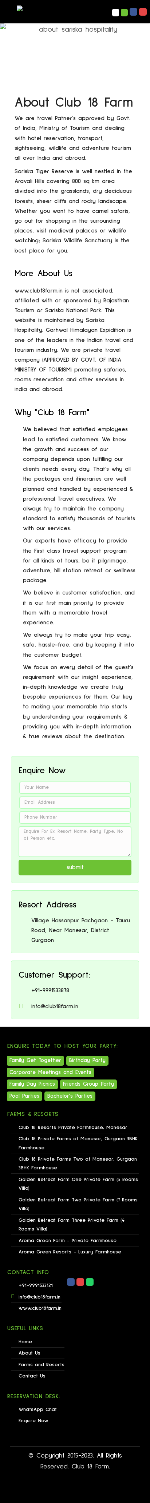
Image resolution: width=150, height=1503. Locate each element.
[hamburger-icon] (88, 12)
